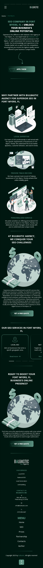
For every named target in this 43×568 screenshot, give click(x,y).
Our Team (30, 4)
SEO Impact (12, 4)
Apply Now (21, 69)
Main (6, 4)
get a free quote (21, 313)
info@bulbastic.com (21, 506)
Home (4, 16)
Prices (18, 4)
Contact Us (36, 4)
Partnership (24, 4)
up (21, 563)
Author (21, 546)
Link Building (21, 485)
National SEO (21, 477)
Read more (14, 356)
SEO (21, 527)
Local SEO (21, 474)
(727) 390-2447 (21, 512)
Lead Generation (21, 481)
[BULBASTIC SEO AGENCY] (34, 8)
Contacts (22, 541)
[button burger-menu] (5, 7)
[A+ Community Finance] (21, 463)
